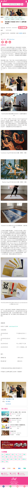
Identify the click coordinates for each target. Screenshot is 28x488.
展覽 (16, 17)
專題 (24, 468)
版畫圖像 (20, 17)
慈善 (24, 454)
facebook (8, 404)
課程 (19, 468)
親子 (19, 459)
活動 (14, 468)
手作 (20, 454)
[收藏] (2, 42)
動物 (12, 459)
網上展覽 (17, 19)
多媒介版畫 (7, 19)
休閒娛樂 (6, 17)
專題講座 (12, 19)
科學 (3, 457)
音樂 (8, 459)
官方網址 (8, 401)
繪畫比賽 (8, 454)
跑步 (3, 454)
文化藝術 (11, 17)
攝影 (7, 457)
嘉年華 (24, 459)
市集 (7, 461)
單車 (3, 461)
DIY (16, 454)
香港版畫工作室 (10, 399)
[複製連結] (6, 42)
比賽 (3, 468)
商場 (16, 459)
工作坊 (8, 468)
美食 (13, 454)
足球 (11, 457)
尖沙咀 (3, 459)
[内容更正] (10, 42)
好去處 (20, 457)
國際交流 (22, 19)
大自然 (15, 457)
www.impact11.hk (13, 326)
